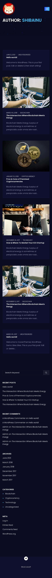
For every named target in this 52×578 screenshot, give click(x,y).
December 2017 (9, 471)
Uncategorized (24, 55)
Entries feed (8, 525)
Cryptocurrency (28, 176)
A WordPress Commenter (14, 422)
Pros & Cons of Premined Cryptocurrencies (17, 180)
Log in (5, 520)
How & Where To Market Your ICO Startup (25, 243)
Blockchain (25, 113)
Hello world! (11, 57)
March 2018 (7, 462)
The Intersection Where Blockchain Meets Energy (25, 116)
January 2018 (8, 466)
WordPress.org (9, 534)
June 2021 (7, 458)
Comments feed (10, 529)
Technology (28, 240)
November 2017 (9, 475)
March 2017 (7, 480)
